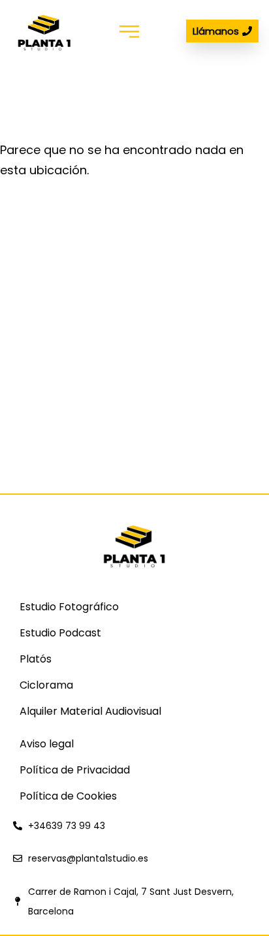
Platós (36, 658)
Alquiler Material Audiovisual (90, 711)
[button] (129, 31)
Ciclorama (46, 685)
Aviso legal (47, 743)
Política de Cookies (68, 795)
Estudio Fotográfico (69, 606)
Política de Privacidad (75, 769)
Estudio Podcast (60, 632)
